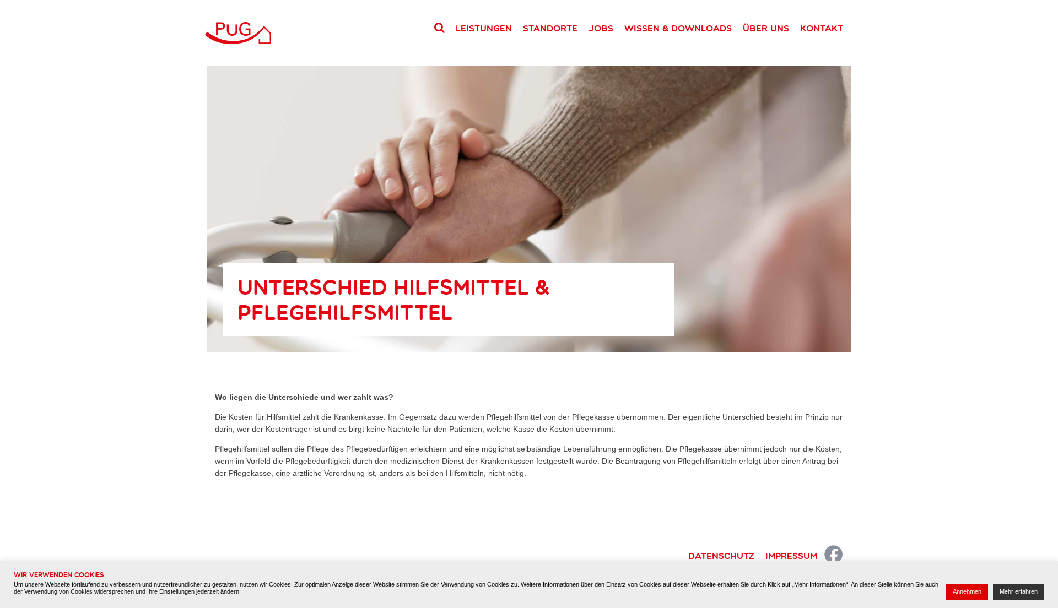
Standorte (550, 28)
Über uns (766, 28)
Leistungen (484, 28)
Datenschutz (721, 556)
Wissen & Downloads (678, 28)
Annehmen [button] (967, 591)
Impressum (791, 556)
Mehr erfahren (1019, 591)
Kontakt (821, 28)
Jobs (601, 28)
